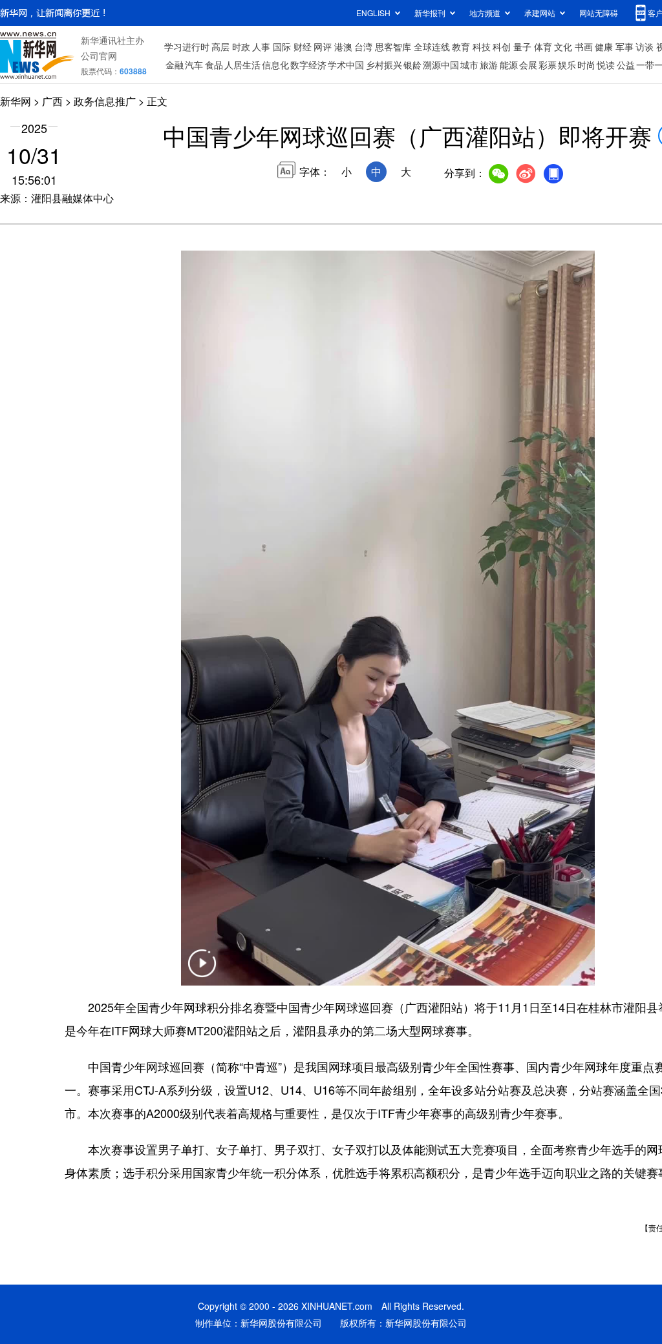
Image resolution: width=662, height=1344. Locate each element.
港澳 (343, 46)
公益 (626, 64)
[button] (202, 971)
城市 (469, 64)
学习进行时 (186, 46)
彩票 (548, 64)
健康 (604, 46)
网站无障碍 (598, 12)
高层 (220, 46)
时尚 (586, 64)
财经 (303, 46)
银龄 (412, 64)
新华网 (15, 101)
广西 (52, 101)
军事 (624, 46)
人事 (261, 46)
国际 (282, 46)
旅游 (489, 64)
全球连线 (432, 46)
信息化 (275, 64)
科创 (502, 46)
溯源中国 (441, 64)
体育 (543, 46)
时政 (241, 46)
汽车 (194, 64)
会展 (528, 64)
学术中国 (346, 64)
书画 (584, 46)
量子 (522, 46)
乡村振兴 (384, 64)
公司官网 (99, 55)
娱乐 (567, 64)
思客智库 (393, 46)
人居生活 (242, 64)
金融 (175, 64)
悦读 (606, 64)
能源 (509, 64)
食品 (214, 64)
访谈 (644, 46)
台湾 (363, 46)
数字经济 (308, 64)
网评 (323, 46)
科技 (482, 46)
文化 (563, 46)
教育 (461, 46)
